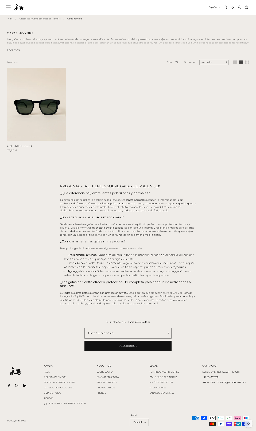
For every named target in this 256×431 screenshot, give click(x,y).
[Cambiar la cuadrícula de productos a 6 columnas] (247, 62)
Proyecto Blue (106, 388)
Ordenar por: (190, 62)
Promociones (157, 388)
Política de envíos (55, 377)
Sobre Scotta (105, 372)
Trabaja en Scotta (108, 377)
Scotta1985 (20, 420)
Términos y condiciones (164, 372)
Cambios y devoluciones (59, 388)
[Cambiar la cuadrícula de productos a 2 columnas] (235, 62)
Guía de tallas (52, 393)
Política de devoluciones (59, 382)
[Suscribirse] (167, 333)
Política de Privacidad (163, 377)
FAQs (47, 372)
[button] (8, 7)
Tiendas (48, 398)
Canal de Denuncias (161, 393)
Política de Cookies (161, 382)
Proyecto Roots (107, 382)
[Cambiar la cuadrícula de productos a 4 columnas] (241, 62)
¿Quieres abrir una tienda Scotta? (65, 403)
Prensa (101, 393)
